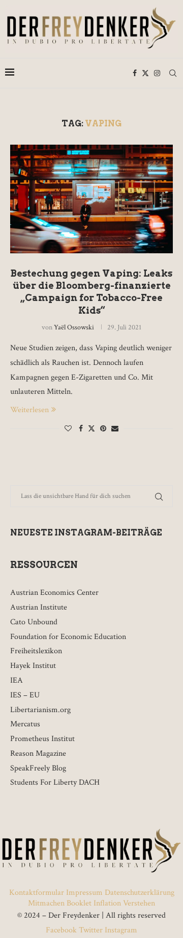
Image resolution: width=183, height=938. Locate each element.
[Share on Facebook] (81, 428)
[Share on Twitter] (91, 428)
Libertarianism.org (40, 710)
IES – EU (25, 695)
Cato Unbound (33, 622)
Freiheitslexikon (36, 651)
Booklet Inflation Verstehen (111, 903)
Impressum (84, 892)
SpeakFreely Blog (38, 768)
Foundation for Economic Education (68, 636)
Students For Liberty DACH (55, 782)
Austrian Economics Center (54, 592)
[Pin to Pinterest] (103, 428)
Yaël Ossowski (74, 327)
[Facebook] (135, 73)
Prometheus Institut (42, 738)
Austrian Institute (38, 607)
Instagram (120, 930)
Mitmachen (46, 903)
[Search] (173, 73)
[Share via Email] (114, 428)
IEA (16, 680)
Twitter (91, 930)
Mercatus (25, 724)
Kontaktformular (37, 892)
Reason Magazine (38, 753)
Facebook (62, 930)
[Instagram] (157, 73)
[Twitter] (145, 73)
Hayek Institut (33, 665)
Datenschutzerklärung (139, 892)
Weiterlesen (29, 410)
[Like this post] (68, 428)
